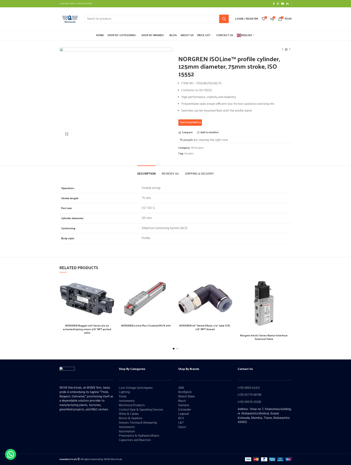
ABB (181, 387)
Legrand (183, 414)
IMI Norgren (197, 148)
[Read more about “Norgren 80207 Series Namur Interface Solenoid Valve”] (288, 290)
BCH (181, 418)
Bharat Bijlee (186, 396)
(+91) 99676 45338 (249, 402)
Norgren (188, 153)
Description (146, 173)
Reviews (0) (170, 173)
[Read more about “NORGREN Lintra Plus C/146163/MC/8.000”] (171, 290)
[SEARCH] (224, 19)
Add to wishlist (209, 132)
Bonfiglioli (185, 392)
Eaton (182, 427)
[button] (10, 454)
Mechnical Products (132, 405)
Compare (187, 132)
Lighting (124, 392)
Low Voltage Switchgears (136, 387)
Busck (182, 400)
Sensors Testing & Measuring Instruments (138, 425)
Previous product (282, 49)
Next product (290, 49)
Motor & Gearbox (130, 418)
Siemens (183, 405)
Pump (123, 396)
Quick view (112, 299)
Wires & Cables (129, 414)
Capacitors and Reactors (135, 440)
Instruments (127, 400)
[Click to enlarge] (66, 134)
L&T (181, 422)
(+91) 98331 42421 (249, 387)
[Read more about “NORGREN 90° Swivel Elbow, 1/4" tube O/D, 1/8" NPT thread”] (230, 290)
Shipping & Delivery (199, 173)
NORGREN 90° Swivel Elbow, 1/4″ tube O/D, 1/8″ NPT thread (205, 327)
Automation (127, 431)
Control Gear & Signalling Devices (141, 409)
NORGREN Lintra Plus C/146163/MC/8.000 (146, 325)
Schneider (184, 409)
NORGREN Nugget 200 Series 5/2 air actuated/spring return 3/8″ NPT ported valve (87, 329)
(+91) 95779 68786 (250, 394)
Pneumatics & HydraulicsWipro (139, 435)
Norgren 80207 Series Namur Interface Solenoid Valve (264, 337)
